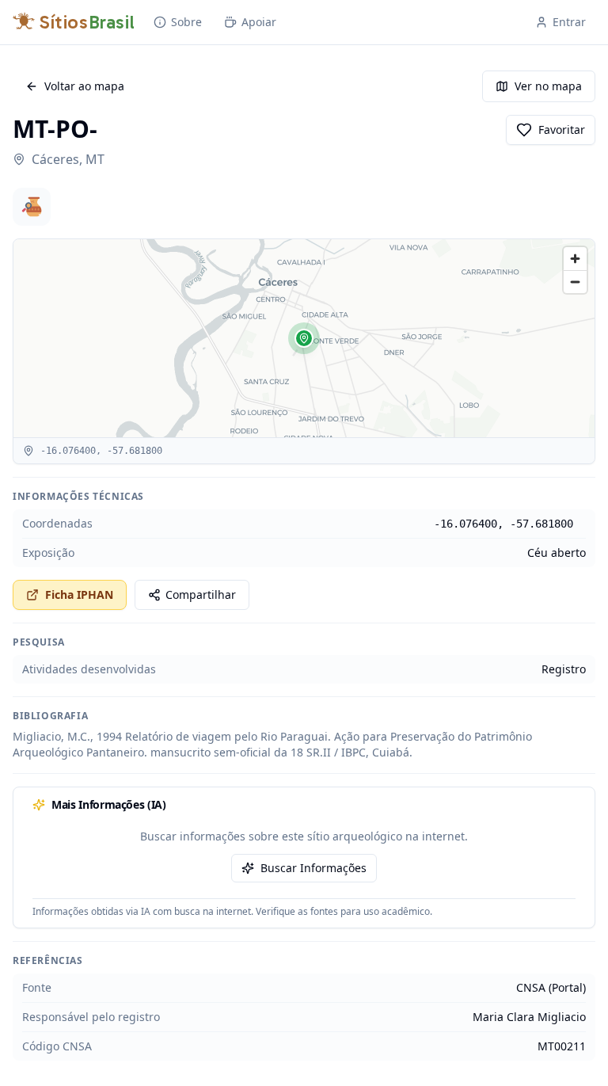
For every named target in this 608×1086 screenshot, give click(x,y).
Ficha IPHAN (79, 594)
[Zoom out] (575, 281)
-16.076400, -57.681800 (503, 523)
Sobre (186, 21)
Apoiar (258, 21)
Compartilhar (200, 594)
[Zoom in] (575, 258)
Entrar (569, 21)
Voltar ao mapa (84, 85)
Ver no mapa (548, 85)
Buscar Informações (313, 867)
